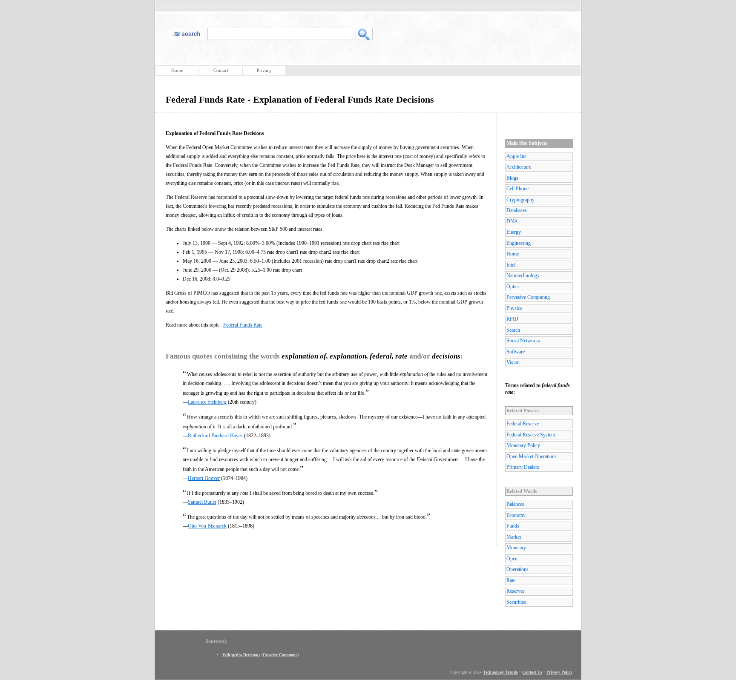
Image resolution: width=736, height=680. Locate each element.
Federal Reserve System (530, 435)
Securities (516, 602)
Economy (516, 515)
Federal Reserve (522, 424)
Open (512, 559)
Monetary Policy (523, 445)
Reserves (515, 591)
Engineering (518, 243)
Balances (515, 504)
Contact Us (532, 672)
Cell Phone (517, 189)
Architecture (518, 167)
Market (513, 537)
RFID (512, 319)
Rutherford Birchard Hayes (215, 436)
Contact (220, 70)
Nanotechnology (523, 275)
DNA (512, 221)
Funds (512, 526)
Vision (513, 362)
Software (515, 352)
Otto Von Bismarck (207, 526)
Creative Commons (280, 654)
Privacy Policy (559, 672)
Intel (510, 265)
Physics (514, 308)
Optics (513, 287)
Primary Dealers (522, 467)
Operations (517, 569)
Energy (513, 232)
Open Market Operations (531, 456)
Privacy (264, 70)
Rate (510, 580)
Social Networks (523, 341)
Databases (516, 210)
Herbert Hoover (204, 478)
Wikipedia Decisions (241, 654)
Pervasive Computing (528, 297)
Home (177, 70)
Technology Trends (500, 672)
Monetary (516, 548)
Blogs (512, 178)
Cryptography (520, 200)
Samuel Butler (202, 502)
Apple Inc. (517, 156)
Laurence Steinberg (207, 402)
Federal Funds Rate (242, 325)
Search (513, 330)
